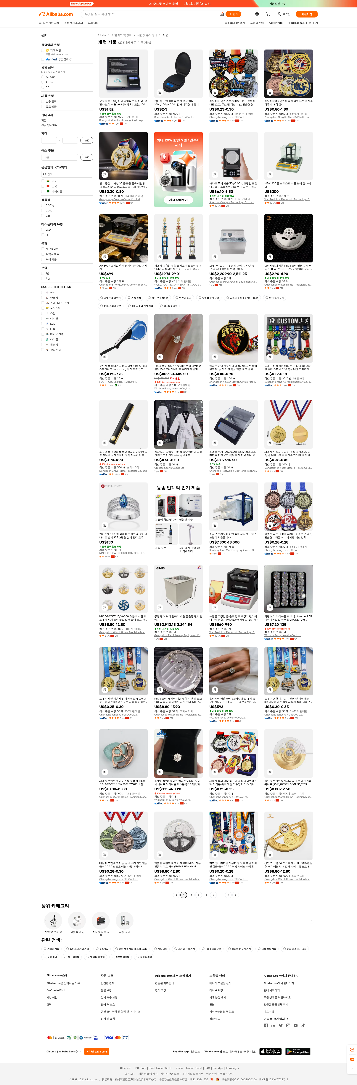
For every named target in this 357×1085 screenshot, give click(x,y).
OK (87, 140)
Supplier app (181, 1051)
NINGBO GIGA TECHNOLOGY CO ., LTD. (122, 553)
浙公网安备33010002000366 (239, 1079)
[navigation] (67, 465)
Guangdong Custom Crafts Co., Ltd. (119, 199)
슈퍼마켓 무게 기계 (241, 949)
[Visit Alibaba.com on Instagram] (288, 1025)
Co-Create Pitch (55, 990)
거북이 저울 (53, 949)
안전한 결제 (107, 983)
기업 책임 (51, 997)
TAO (207, 1068)
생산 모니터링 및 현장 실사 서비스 (120, 1011)
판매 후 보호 (108, 1004)
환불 (212, 1004)
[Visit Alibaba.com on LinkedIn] (273, 1025)
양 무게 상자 (185, 298)
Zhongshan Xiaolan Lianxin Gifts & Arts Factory (233, 381)
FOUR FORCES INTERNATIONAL (118, 381)
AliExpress (125, 1068)
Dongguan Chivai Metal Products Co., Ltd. (123, 470)
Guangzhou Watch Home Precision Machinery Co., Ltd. (288, 284)
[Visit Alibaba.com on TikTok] (303, 1025)
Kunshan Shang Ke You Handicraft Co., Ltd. (288, 381)
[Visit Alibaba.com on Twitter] (281, 1025)
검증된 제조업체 (164, 983)
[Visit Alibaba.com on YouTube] (295, 1025)
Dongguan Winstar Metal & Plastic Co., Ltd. (288, 467)
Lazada (179, 1068)
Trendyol (218, 1068)
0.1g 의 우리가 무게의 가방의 (244, 298)
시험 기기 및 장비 (122, 35)
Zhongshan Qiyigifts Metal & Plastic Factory (288, 117)
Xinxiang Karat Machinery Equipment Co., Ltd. (233, 550)
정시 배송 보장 (109, 997)
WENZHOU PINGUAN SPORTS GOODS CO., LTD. (178, 284)
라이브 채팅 (216, 990)
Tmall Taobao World (160, 1068)
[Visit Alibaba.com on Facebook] (266, 1025)
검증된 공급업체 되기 (276, 1004)
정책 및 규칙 (108, 1018)
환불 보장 (106, 990)
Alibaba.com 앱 (213, 1051)
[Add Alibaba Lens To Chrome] (96, 1051)
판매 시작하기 (272, 990)
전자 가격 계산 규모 (296, 949)
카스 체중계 (73, 957)
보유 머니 (52, 957)
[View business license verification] (212, 1079)
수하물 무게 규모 (210, 298)
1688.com (140, 1068)
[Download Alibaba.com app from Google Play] (298, 1051)
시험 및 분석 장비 (147, 35)
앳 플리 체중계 (97, 957)
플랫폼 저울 (146, 957)
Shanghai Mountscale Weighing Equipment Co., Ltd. (123, 120)
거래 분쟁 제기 (217, 997)
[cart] (269, 14)
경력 (49, 1004)
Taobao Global (194, 1068)
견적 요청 (160, 990)
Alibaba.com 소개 (56, 975)
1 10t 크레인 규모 (112, 306)
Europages (232, 1068)
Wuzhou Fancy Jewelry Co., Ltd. (172, 388)
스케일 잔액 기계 (186, 949)
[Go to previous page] (176, 895)
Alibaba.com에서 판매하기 (279, 983)
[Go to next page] (235, 895)
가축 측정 (136, 298)
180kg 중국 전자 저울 (142, 306)
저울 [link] (165, 35)
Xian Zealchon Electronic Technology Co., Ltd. (288, 199)
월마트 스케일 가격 (79, 949)
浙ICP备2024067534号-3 (273, 1079)
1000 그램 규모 (213, 949)
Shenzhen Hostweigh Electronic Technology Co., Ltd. (233, 470)
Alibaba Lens (67, 1051)
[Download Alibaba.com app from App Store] (270, 1051)
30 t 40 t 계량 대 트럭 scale (133, 949)
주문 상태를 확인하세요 (277, 997)
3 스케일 (104, 949)
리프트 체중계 (122, 957)
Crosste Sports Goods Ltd (169, 467)
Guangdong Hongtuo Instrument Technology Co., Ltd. (123, 284)
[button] (222, 14)
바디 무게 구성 (276, 298)
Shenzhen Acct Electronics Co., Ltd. (175, 117)
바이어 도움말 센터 (220, 983)
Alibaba (102, 35)
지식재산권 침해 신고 (221, 1011)
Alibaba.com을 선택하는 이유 (63, 983)
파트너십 (269, 1011)
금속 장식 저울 (269, 949)
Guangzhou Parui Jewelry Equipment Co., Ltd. (233, 281)
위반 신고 (214, 1018)
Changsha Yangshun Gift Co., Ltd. (228, 117)
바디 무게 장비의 (160, 298)
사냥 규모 (162, 949)
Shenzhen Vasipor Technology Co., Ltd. (231, 202)
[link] (352, 1049)
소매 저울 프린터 (112, 298)
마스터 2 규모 (170, 306)
